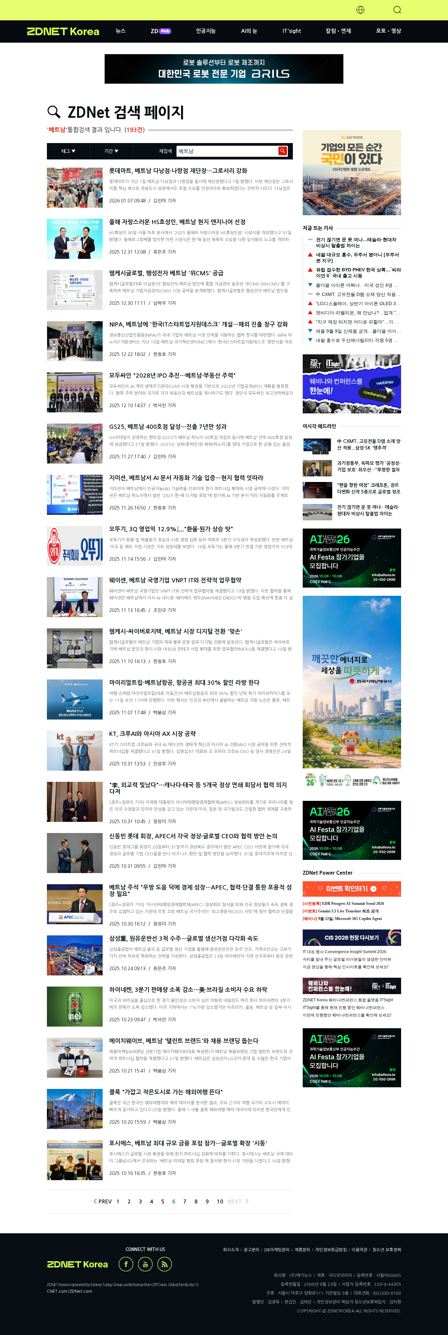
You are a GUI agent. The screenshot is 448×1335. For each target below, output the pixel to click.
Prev (104, 1201)
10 (220, 1201)
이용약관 (359, 1250)
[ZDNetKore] (71, 17)
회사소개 (231, 1250)
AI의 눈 (249, 31)
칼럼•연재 (338, 31)
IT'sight (292, 31)
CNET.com (57, 1291)
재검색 (165, 151)
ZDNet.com (81, 1291)
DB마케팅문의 (277, 1250)
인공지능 (206, 31)
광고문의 (251, 1250)
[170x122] (75, 188)
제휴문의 (302, 1250)
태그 (65, 151)
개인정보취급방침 (331, 1250)
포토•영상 (388, 31)
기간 (108, 151)
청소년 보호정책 (386, 1250)
